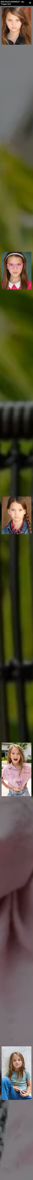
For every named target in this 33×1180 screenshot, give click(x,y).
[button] (30, 3)
